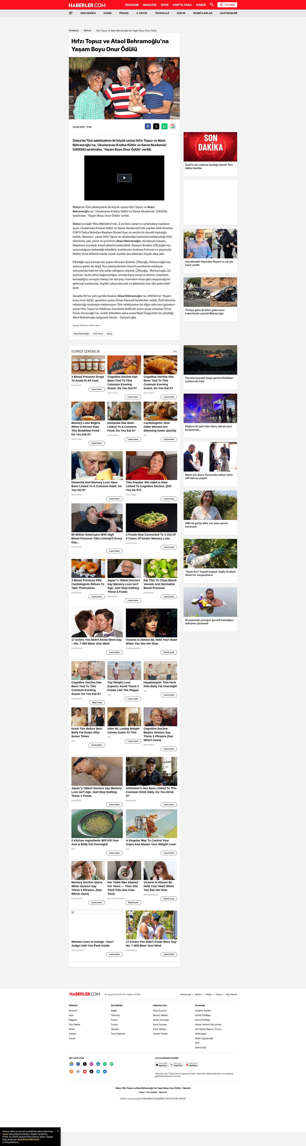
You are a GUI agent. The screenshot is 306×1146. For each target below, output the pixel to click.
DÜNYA (181, 13)
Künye (219, 994)
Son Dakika (74, 1024)
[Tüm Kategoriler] (71, 13)
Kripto (72, 1029)
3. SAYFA (141, 13)
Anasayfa (74, 30)
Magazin (73, 1019)
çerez (5, 1134)
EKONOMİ (132, 5)
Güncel (87, 30)
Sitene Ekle (200, 1047)
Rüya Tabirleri (160, 1029)
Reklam (198, 994)
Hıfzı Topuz (98, 333)
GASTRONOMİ (228, 13)
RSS (197, 1042)
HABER (201, 5)
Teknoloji (115, 1015)
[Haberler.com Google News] (71, 1064)
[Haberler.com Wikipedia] (78, 1071)
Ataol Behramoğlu (81, 333)
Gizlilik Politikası (203, 1015)
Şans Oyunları (160, 1024)
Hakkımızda (185, 994)
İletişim (209, 994)
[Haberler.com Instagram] (91, 1064)
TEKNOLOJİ (162, 13)
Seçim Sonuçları (161, 1019)
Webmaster (200, 1033)
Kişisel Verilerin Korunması (208, 1024)
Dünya (72, 1038)
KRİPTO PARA (182, 5)
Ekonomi (73, 1010)
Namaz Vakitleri (160, 1015)
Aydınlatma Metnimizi (28, 1139)
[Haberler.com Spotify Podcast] (111, 1064)
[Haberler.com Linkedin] (98, 1064)
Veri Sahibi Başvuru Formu (208, 1029)
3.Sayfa (72, 1033)
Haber (142, 1092)
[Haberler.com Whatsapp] (104, 1064)
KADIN (108, 13)
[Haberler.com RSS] (71, 1071)
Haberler (73, 1005)
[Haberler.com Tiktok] (91, 1071)
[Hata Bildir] (147, 1098)
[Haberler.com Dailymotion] (104, 1071)
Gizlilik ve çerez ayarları (130, 1098)
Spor (71, 1015)
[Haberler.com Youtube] (84, 1071)
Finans (114, 1019)
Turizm (114, 1024)
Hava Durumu (160, 1010)
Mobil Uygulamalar (204, 1038)
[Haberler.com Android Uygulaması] (177, 1064)
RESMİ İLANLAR (202, 13)
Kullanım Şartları (203, 1010)
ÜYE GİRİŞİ (230, 5)
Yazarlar (115, 1029)
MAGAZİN (149, 5)
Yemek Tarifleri (160, 1033)
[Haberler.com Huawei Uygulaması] (192, 1064)
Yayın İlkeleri (231, 994)
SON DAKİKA (88, 13)
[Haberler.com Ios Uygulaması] (161, 1064)
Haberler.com (160, 1005)
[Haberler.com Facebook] (78, 1064)
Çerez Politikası (202, 1019)
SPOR (165, 5)
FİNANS (124, 13)
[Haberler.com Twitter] (84, 1064)
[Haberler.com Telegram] (98, 1071)
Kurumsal (200, 1005)
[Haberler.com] (85, 994)
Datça (109, 333)
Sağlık (114, 1010)
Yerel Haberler (118, 1033)
